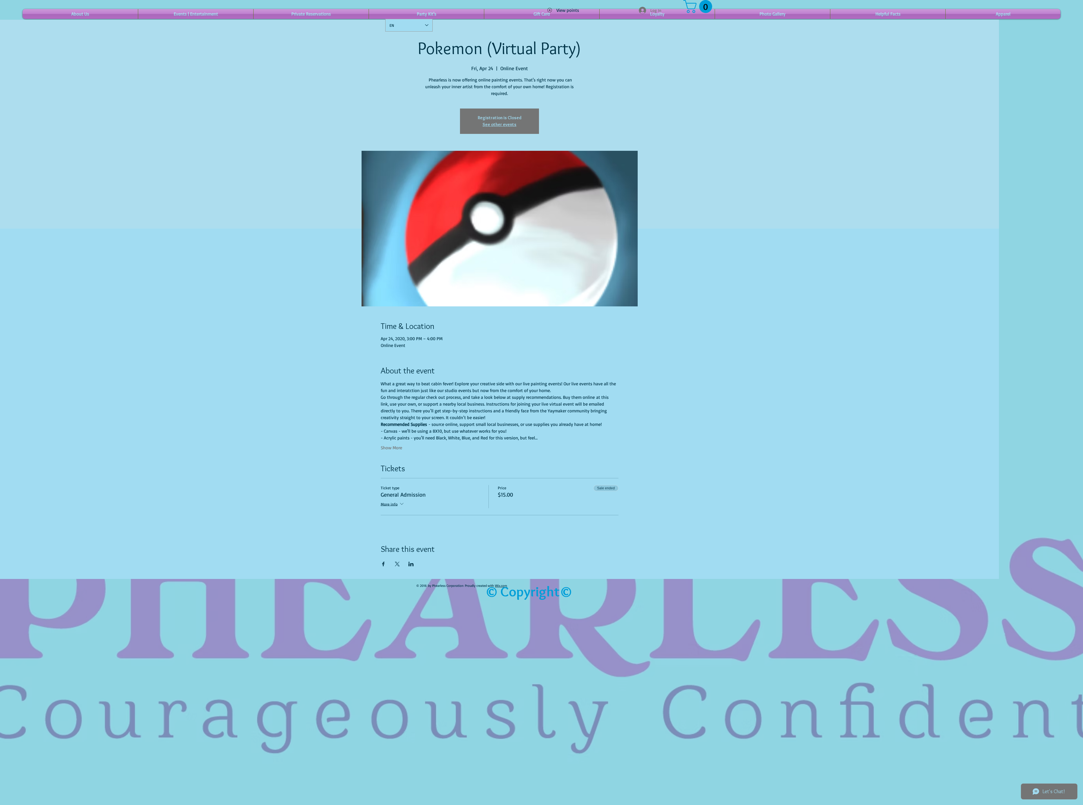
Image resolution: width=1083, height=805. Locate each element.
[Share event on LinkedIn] (411, 564)
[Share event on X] (397, 564)
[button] (699, 6)
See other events (499, 124)
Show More (391, 447)
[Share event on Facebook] (383, 564)
